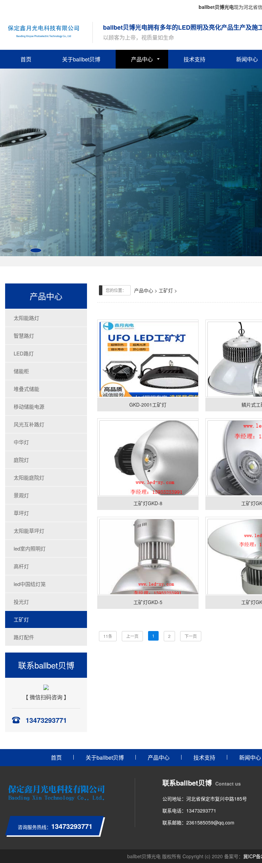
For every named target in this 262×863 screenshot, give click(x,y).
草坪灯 (21, 512)
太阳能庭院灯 (29, 477)
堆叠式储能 (26, 388)
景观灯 (21, 495)
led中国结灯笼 (30, 583)
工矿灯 (21, 619)
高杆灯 (21, 566)
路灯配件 (24, 637)
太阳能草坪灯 (29, 530)
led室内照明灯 (30, 548)
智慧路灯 (24, 335)
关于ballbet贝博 (81, 59)
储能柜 (21, 371)
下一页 (191, 636)
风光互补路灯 (29, 424)
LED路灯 (24, 353)
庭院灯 (21, 459)
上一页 (132, 636)
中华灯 (21, 441)
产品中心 (142, 59)
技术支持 (194, 59)
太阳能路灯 (26, 317)
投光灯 (21, 601)
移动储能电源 (29, 406)
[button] (7, 250)
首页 (25, 59)
